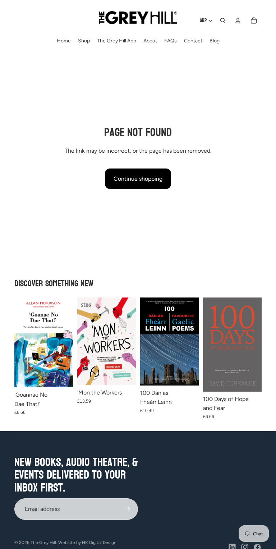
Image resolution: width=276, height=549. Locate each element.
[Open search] (223, 20)
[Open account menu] (238, 20)
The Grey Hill (43, 542)
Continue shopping (138, 178)
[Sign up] (127, 509)
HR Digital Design (99, 542)
